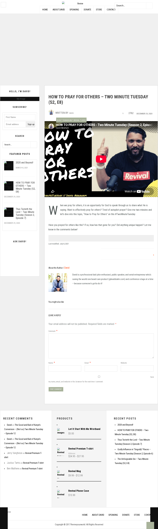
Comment (52, 331)
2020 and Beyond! (24, 162)
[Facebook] (3, 4)
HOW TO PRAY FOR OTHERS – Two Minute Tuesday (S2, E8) (25, 187)
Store (99, 9)
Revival (76, 120)
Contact (111, 9)
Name (51, 363)
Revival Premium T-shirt (33, 462)
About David (59, 9)
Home (45, 9)
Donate (87, 9)
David (71, 113)
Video (83, 120)
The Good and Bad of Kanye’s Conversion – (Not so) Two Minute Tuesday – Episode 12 (23, 429)
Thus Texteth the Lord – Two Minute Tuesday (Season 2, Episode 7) (25, 214)
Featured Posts (20, 154)
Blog (59, 120)
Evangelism (67, 120)
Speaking (74, 9)
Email (88, 363)
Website (124, 363)
